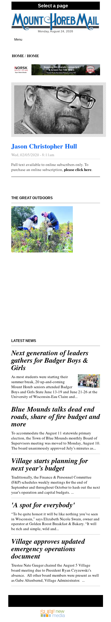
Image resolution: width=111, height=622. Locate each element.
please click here (77, 169)
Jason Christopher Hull (44, 146)
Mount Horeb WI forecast (44, 324)
